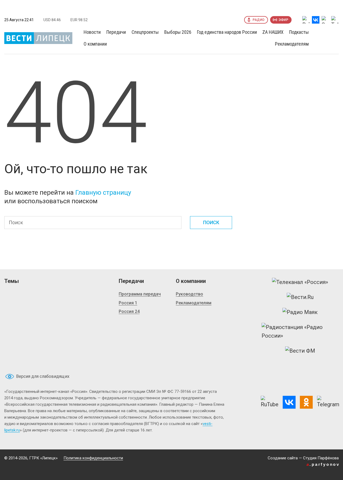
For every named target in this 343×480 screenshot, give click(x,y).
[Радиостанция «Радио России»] (300, 331)
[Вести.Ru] (300, 297)
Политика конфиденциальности (93, 458)
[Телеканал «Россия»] (300, 282)
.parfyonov (323, 464)
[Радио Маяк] (300, 312)
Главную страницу (103, 192)
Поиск (211, 222)
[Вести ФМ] (300, 350)
